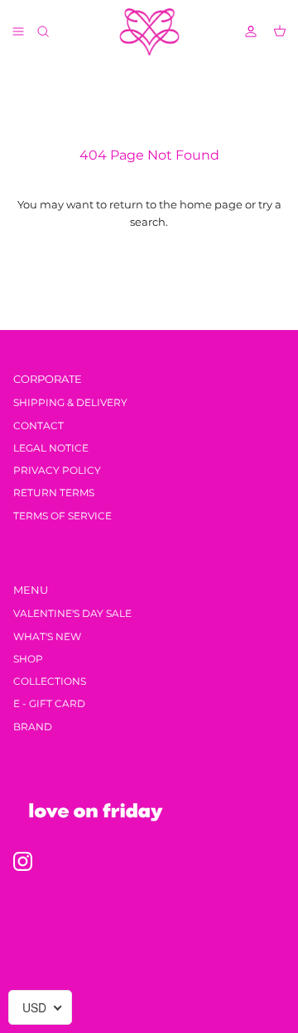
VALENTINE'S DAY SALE (72, 613)
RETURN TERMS (53, 492)
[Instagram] (22, 861)
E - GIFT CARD (49, 703)
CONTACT (38, 425)
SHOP (28, 659)
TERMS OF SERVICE (62, 515)
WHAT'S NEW (47, 636)
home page (211, 204)
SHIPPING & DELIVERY (70, 402)
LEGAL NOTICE (51, 448)
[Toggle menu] (18, 31)
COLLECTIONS (49, 681)
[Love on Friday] (149, 31)
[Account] (243, 31)
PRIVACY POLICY (57, 470)
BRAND (32, 726)
